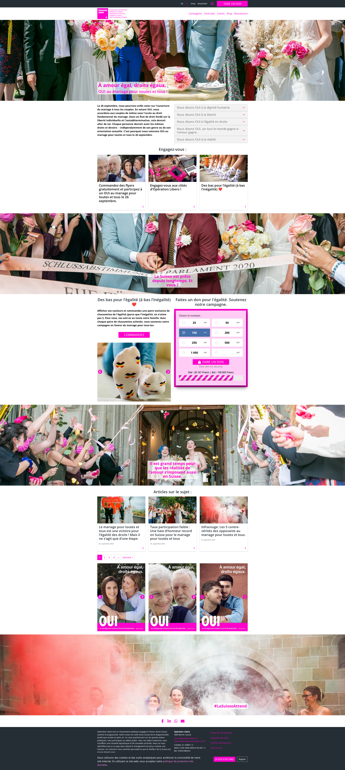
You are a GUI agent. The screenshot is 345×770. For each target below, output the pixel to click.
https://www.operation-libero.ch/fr (189, 741)
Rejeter (242, 759)
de (182, 3)
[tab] (211, 107)
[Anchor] (96, 85)
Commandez (134, 335)
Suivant (168, 372)
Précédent (100, 372)
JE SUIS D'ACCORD (224, 759)
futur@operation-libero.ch (186, 738)
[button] (162, 721)
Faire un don (213, 362)
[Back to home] (112, 13)
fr (186, 3)
